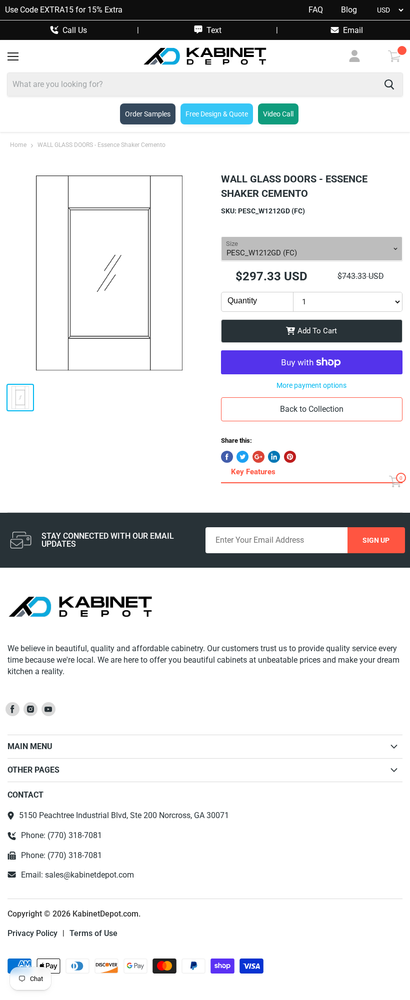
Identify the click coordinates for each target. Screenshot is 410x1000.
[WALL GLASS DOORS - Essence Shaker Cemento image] (109, 273)
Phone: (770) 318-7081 (61, 836)
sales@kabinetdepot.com (89, 875)
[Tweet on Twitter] (242, 457)
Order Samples (147, 114)
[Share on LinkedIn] (274, 457)
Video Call (278, 114)
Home (18, 145)
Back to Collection (312, 409)
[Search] (389, 84)
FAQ (315, 10)
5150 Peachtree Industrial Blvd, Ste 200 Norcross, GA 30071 (124, 816)
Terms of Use (94, 934)
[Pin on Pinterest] (290, 457)
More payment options (311, 385)
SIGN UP (376, 540)
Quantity (242, 300)
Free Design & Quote (217, 114)
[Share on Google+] (258, 457)
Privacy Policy (33, 934)
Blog (349, 10)
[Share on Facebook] (227, 457)
